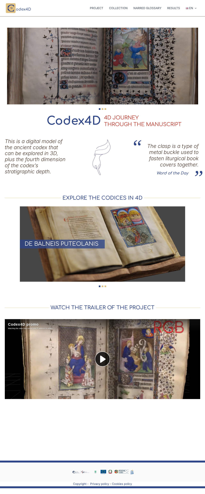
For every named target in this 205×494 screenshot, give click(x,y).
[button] (195, 8)
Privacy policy (99, 484)
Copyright (79, 484)
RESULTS (173, 8)
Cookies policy (122, 484)
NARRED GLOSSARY (147, 8)
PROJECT (96, 8)
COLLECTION (118, 8)
